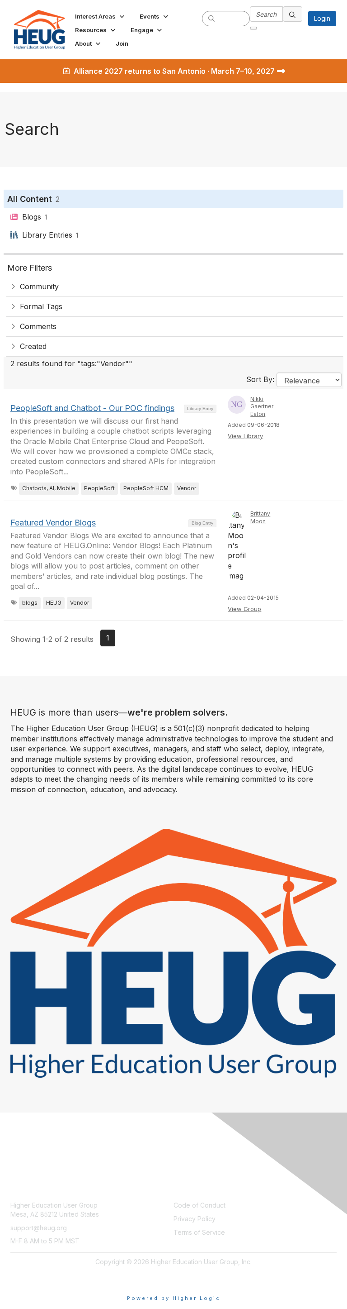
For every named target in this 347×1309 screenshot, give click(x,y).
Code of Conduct (199, 1205)
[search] (211, 18)
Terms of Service (199, 1232)
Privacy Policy (195, 1219)
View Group (244, 608)
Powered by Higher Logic (173, 1298)
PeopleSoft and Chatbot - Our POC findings (92, 408)
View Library (245, 436)
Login (322, 18)
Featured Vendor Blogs (53, 522)
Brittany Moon (260, 517)
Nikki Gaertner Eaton (261, 407)
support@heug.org (38, 1228)
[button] (100, 16)
